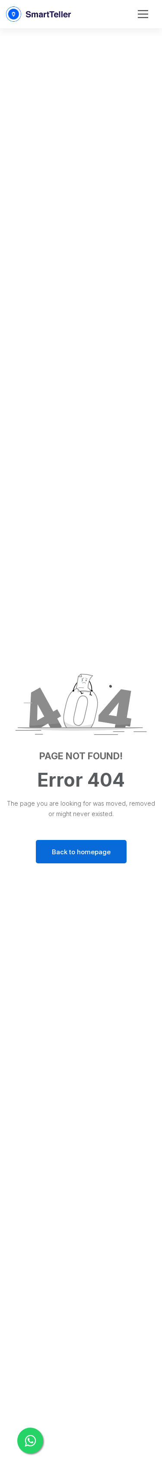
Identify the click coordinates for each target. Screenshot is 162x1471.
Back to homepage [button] (81, 852)
